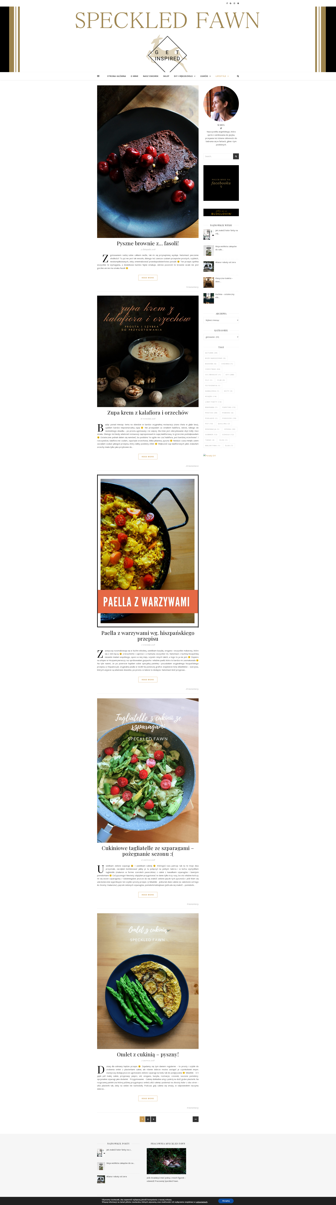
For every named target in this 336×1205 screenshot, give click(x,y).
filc (208, 380)
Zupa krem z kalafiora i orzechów (147, 412)
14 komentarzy (192, 287)
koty (228, 391)
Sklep (166, 76)
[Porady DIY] (221, 459)
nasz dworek (150, 76)
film (221, 380)
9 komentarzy (193, 904)
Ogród (204, 76)
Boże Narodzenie (215, 358)
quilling (224, 424)
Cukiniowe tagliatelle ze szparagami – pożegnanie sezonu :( (148, 850)
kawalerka (212, 391)
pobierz (228, 413)
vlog (223, 440)
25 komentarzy (192, 689)
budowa (211, 364)
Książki (211, 396)
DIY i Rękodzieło (183, 76)
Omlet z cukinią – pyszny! (148, 1054)
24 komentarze (192, 466)
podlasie (211, 418)
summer (211, 434)
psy (209, 424)
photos (211, 413)
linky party (213, 402)
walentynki (212, 446)
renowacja (212, 429)
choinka (227, 364)
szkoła (228, 434)
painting (229, 407)
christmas (212, 369)
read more (148, 277)
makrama (211, 407)
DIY (230, 375)
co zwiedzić (213, 375)
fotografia (212, 385)
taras (210, 440)
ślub (229, 446)
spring (229, 429)
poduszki (229, 418)
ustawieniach (201, 1202)
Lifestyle (221, 76)
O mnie (134, 76)
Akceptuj (226, 1201)
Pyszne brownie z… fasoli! (148, 243)
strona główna (116, 76)
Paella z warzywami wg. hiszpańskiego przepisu (147, 635)
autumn (211, 353)
